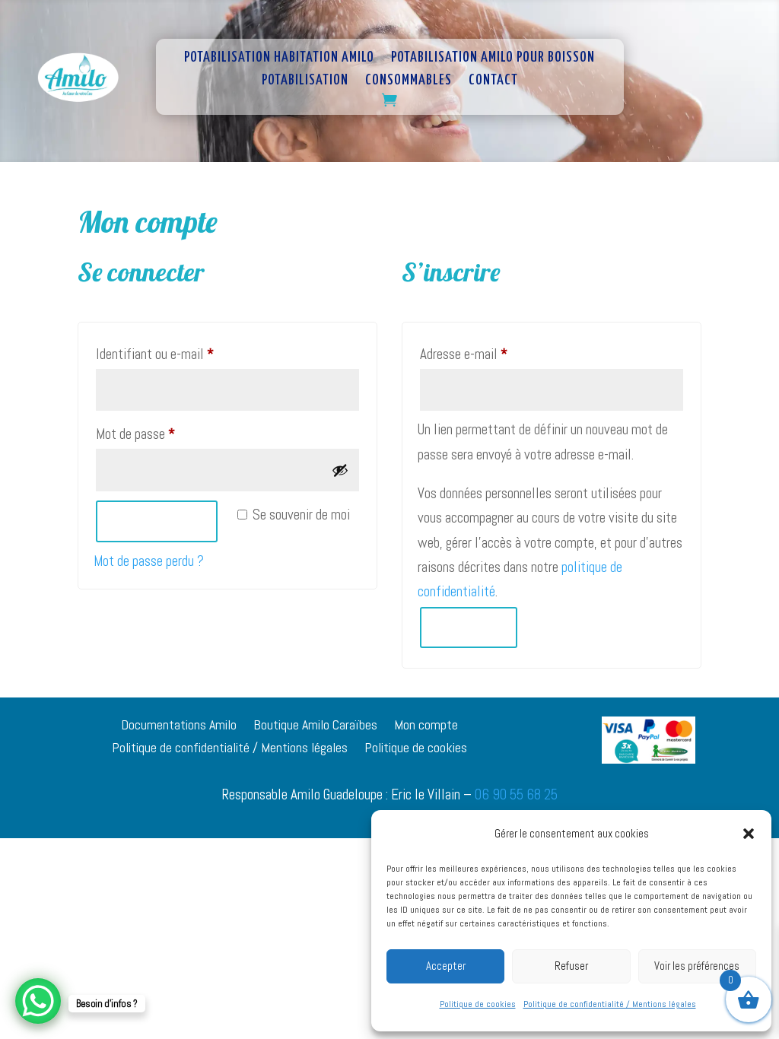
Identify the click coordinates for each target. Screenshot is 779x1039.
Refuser (571, 965)
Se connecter (156, 521)
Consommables (408, 81)
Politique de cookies (478, 1004)
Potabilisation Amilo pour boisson (493, 58)
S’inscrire (468, 626)
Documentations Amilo (179, 726)
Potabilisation (305, 81)
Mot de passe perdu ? (149, 560)
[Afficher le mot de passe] (340, 470)
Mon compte (426, 726)
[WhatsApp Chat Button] (38, 1001)
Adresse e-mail (491, 354)
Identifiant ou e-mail (182, 354)
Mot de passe (163, 433)
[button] (748, 833)
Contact (493, 81)
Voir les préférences (696, 965)
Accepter (446, 965)
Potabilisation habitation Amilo (279, 58)
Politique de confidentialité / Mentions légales (609, 1004)
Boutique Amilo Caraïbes (315, 726)
